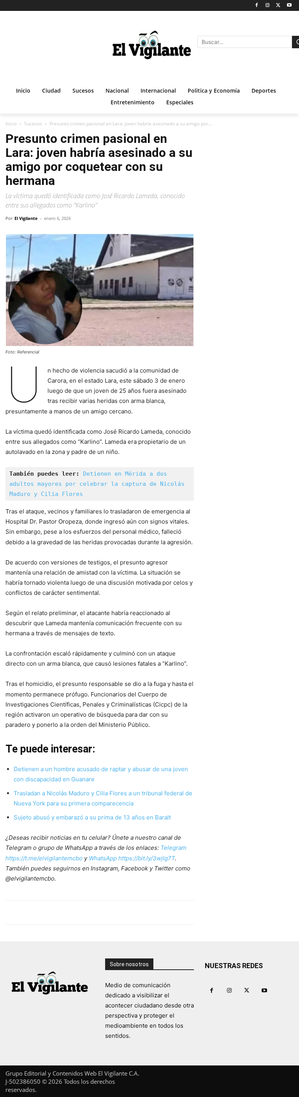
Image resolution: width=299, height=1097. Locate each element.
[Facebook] (256, 5)
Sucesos (33, 123)
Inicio (11, 123)
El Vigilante (26, 218)
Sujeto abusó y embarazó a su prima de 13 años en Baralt (92, 817)
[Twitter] (278, 5)
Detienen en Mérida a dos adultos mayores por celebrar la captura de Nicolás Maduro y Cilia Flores (98, 484)
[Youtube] (289, 5)
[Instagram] (267, 5)
